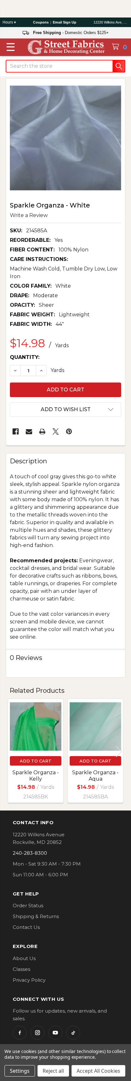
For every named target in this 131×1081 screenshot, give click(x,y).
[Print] (42, 431)
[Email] (29, 431)
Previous (12, 752)
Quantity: (24, 357)
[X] (55, 431)
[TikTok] (73, 1033)
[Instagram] (38, 1033)
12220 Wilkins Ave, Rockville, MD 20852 (110, 22)
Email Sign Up (64, 22)
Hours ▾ (9, 22)
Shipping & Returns (36, 916)
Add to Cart (36, 760)
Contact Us (26, 927)
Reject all (53, 1070)
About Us (24, 958)
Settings (20, 1070)
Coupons (41, 22)
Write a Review (29, 215)
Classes (21, 969)
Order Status (28, 905)
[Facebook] (15, 431)
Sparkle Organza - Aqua (95, 775)
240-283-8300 (30, 853)
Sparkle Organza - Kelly (35, 775)
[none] (65, 138)
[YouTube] (55, 1033)
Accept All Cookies (98, 1070)
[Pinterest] (69, 431)
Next (119, 752)
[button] (65, 409)
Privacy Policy (29, 980)
